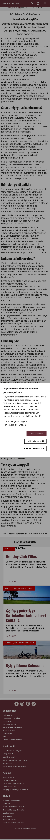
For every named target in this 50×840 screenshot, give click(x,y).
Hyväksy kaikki (36, 434)
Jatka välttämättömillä (33, 448)
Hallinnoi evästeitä (35, 441)
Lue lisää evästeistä (31, 416)
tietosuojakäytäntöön (14, 425)
